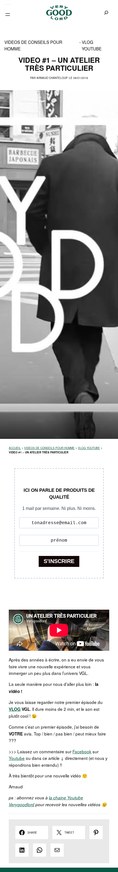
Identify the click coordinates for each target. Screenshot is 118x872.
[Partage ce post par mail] (57, 850)
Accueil (15, 448)
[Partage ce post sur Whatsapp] (39, 850)
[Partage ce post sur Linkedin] (22, 850)
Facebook (81, 751)
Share (32, 832)
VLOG (15, 709)
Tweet (69, 832)
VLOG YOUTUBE (92, 45)
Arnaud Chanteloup (52, 78)
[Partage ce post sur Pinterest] (96, 832)
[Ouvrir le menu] (7, 14)
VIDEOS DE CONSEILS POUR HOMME (33, 45)
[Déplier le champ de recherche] (106, 12)
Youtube (17, 758)
